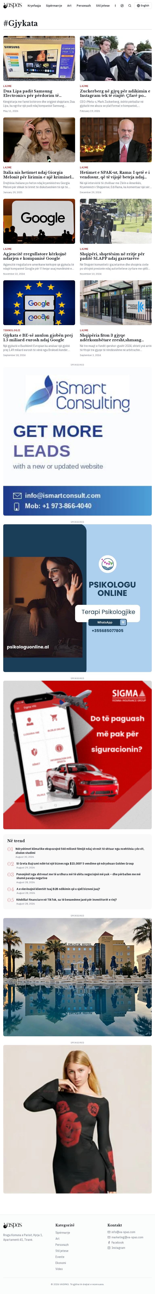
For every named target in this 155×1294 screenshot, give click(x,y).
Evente (60, 1257)
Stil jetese (103, 5)
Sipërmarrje (54, 5)
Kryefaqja (34, 5)
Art (69, 5)
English (145, 5)
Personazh (84, 5)
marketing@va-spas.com (127, 1237)
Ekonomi (61, 1263)
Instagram (118, 1248)
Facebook (118, 1242)
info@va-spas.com (123, 1232)
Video (59, 1269)
